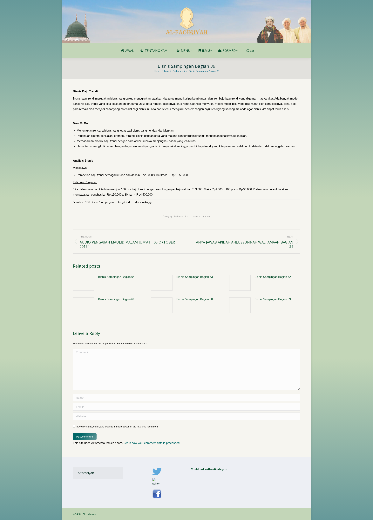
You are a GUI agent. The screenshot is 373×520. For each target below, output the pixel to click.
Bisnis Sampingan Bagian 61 (116, 299)
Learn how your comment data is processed (152, 443)
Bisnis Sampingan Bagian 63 (194, 276)
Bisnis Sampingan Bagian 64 (116, 276)
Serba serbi (179, 216)
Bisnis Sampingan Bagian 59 (272, 299)
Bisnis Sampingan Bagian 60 (194, 299)
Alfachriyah (86, 473)
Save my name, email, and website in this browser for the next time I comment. (117, 426)
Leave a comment (201, 216)
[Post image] (83, 283)
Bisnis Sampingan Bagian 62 (272, 276)
